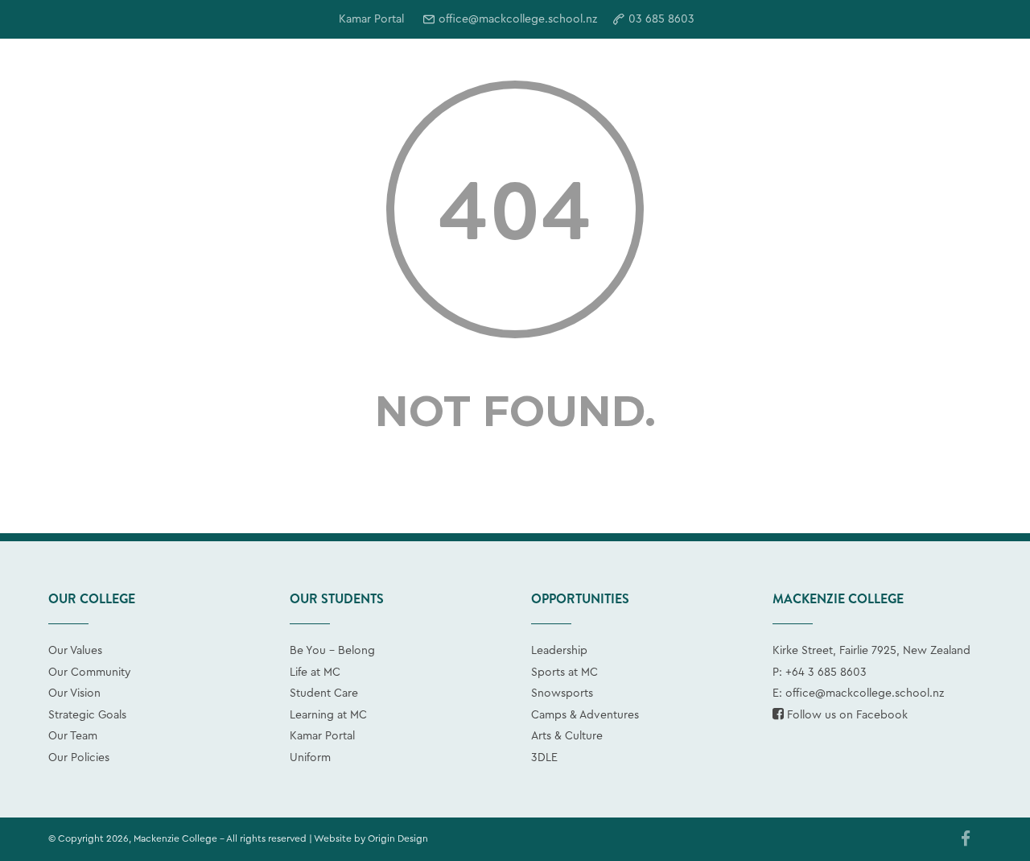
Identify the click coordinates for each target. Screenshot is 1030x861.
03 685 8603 (661, 19)
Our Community (89, 672)
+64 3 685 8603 (826, 672)
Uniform (310, 758)
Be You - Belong (332, 650)
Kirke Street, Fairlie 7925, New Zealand (871, 650)
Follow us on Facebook (846, 715)
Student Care (324, 693)
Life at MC (315, 672)
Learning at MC (328, 715)
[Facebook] (966, 840)
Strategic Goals (87, 715)
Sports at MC (564, 672)
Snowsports (562, 693)
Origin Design (398, 838)
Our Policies (78, 758)
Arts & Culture (567, 736)
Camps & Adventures (585, 715)
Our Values (75, 650)
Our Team (72, 736)
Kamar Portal (322, 736)
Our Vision (74, 693)
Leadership (559, 650)
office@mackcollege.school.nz (518, 19)
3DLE (544, 758)
